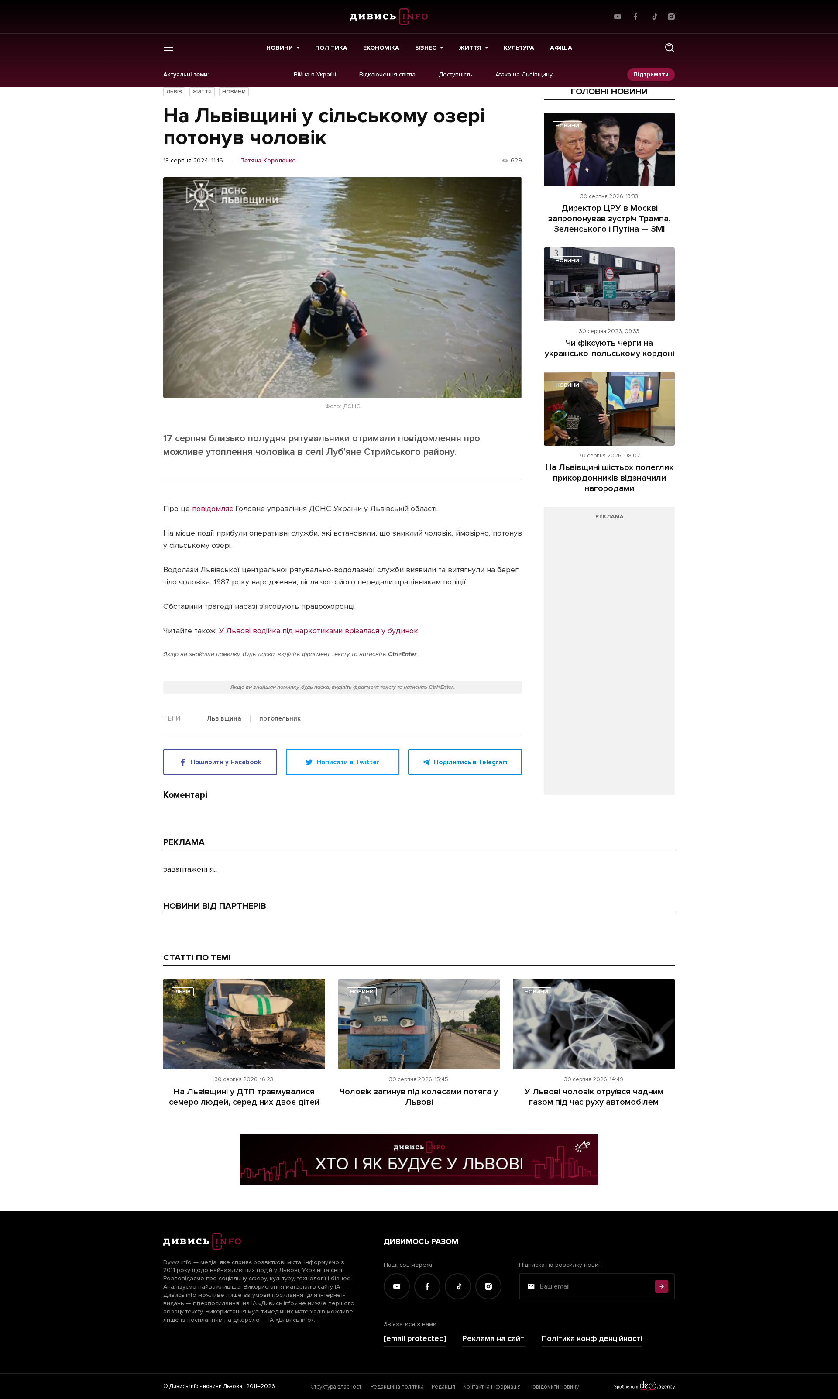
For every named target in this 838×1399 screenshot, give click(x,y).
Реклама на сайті (494, 1338)
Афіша (561, 48)
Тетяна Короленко (268, 161)
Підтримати (651, 74)
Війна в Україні (315, 74)
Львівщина (224, 718)
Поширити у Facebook (225, 762)
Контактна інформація (492, 1386)
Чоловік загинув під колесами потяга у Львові (419, 1096)
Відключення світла (387, 74)
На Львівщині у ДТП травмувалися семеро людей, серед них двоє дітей (244, 1096)
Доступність (455, 74)
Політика (331, 48)
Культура (519, 48)
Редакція (443, 1386)
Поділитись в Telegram (471, 762)
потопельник (280, 718)
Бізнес (425, 48)
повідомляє (213, 508)
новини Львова (222, 1386)
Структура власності (336, 1386)
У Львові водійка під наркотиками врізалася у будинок (318, 631)
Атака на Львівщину (524, 74)
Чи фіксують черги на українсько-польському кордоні (609, 348)
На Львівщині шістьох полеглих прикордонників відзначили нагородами (609, 478)
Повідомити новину (554, 1386)
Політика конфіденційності (592, 1338)
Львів (174, 92)
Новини (279, 48)
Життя (470, 48)
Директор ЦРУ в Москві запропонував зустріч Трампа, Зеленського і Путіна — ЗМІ (609, 218)
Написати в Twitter (347, 762)
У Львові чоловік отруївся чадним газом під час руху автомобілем (594, 1096)
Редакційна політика (397, 1386)
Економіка (381, 48)
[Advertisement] (609, 655)
